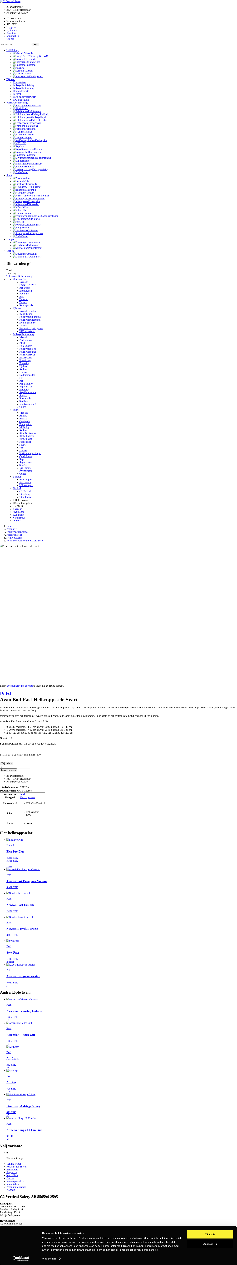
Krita (22, 447)
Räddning (24, 293)
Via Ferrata (25, 468)
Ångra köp (11, 1172)
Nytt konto (11, 30)
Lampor (10, 239)
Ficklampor (25, 482)
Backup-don (25, 340)
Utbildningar (12, 50)
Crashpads (24, 421)
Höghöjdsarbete (21, 91)
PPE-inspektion (21, 99)
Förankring (25, 360)
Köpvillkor (12, 1169)
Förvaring (24, 363)
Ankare (23, 415)
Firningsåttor (25, 424)
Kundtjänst (12, 33)
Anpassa (208, 1243)
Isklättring (24, 427)
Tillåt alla (210, 1234)
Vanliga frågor (13, 1163)
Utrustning (24, 494)
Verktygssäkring (27, 404)
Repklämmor (26, 383)
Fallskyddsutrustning (23, 88)
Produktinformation (16, 1187)
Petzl (5, 693)
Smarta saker (25, 398)
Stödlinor (24, 401)
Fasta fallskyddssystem (24, 96)
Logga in (11, 27)
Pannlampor (25, 479)
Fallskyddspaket (27, 351)
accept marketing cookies (20, 685)
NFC (22, 377)
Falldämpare (25, 346)
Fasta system (25, 357)
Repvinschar (25, 386)
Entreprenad (25, 290)
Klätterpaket (25, 438)
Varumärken (12, 36)
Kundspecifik (26, 305)
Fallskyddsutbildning (23, 85)
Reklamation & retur (16, 1166)
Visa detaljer (49, 1258)
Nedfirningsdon (27, 375)
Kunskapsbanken (15, 1181)
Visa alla (23, 282)
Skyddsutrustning (28, 392)
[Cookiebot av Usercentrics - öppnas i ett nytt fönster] (21, 1258)
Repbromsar (25, 462)
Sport (9, 175)
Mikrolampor (26, 485)
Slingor (23, 395)
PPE (21, 296)
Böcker (23, 418)
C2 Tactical (25, 491)
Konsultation (19, 82)
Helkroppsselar (27, 797)
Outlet (22, 407)
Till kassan (11, 276)
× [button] (31, 44)
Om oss (10, 38)
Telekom (23, 299)
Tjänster (10, 79)
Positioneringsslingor (30, 453)
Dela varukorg (25, 276)
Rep (21, 380)
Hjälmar (23, 366)
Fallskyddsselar (27, 354)
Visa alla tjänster (27, 311)
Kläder (22, 444)
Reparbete (24, 287)
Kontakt (10, 1189)
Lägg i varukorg (8, 770)
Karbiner (23, 369)
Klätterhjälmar (26, 436)
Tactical (17, 94)
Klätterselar (25, 441)
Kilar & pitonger (27, 433)
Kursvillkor (12, 1175)
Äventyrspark (26, 470)
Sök (36, 44)
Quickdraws (25, 456)
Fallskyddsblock (27, 348)
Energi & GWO (27, 284)
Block (22, 343)
